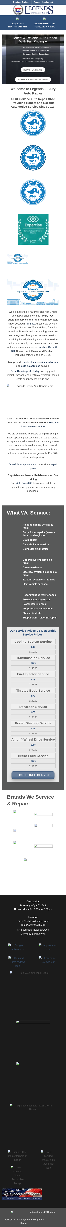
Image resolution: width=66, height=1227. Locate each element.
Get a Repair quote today (25, 371)
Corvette (53, 347)
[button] (4, 10)
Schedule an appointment (23, 464)
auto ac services (30, 366)
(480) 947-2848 (24, 483)
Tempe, (31, 323)
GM (13, 351)
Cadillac (42, 347)
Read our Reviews (21, 2)
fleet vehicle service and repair (40, 362)
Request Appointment (43, 2)
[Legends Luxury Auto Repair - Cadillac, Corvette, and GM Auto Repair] (33, 10)
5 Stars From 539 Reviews (42, 1212)
